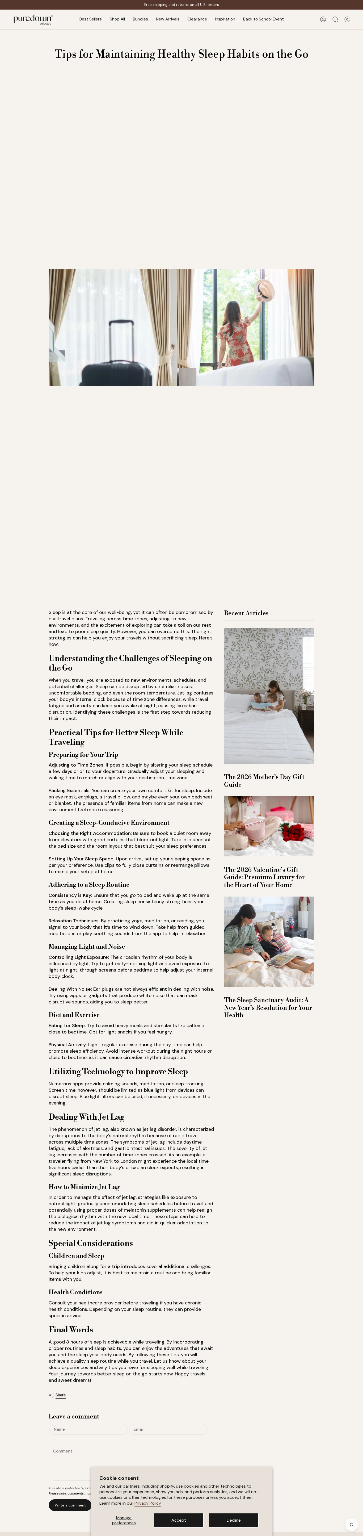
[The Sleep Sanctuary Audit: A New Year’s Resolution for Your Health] (269, 942)
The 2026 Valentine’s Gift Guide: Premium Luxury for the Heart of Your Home (264, 877)
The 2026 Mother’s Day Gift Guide (264, 781)
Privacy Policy (147, 1503)
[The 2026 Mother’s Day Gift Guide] (269, 696)
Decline (234, 1520)
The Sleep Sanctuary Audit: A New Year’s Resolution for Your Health (268, 1007)
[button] (117, 19)
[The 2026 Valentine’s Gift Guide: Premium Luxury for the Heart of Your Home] (269, 826)
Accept (178, 1520)
